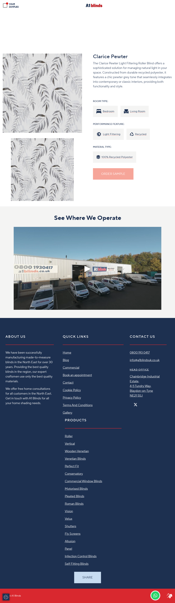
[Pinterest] (142, 403)
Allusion (70, 541)
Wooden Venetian (77, 451)
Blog (66, 360)
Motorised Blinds (76, 489)
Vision (69, 511)
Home (67, 353)
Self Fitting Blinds (77, 564)
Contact (68, 383)
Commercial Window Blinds (83, 481)
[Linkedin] (145, 403)
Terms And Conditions (78, 405)
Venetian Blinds (75, 459)
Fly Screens (72, 534)
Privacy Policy (72, 398)
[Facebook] (131, 403)
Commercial (71, 368)
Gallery (67, 413)
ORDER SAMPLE (113, 174)
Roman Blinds (74, 504)
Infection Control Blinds (81, 556)
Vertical (70, 444)
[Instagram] (140, 403)
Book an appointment (77, 375)
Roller (69, 436)
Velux (68, 519)
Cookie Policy (72, 390)
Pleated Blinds (74, 496)
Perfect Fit (72, 466)
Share (87, 577)
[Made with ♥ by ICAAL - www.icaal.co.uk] (169, 596)
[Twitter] (135, 404)
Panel (68, 549)
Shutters (70, 526)
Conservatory (74, 474)
